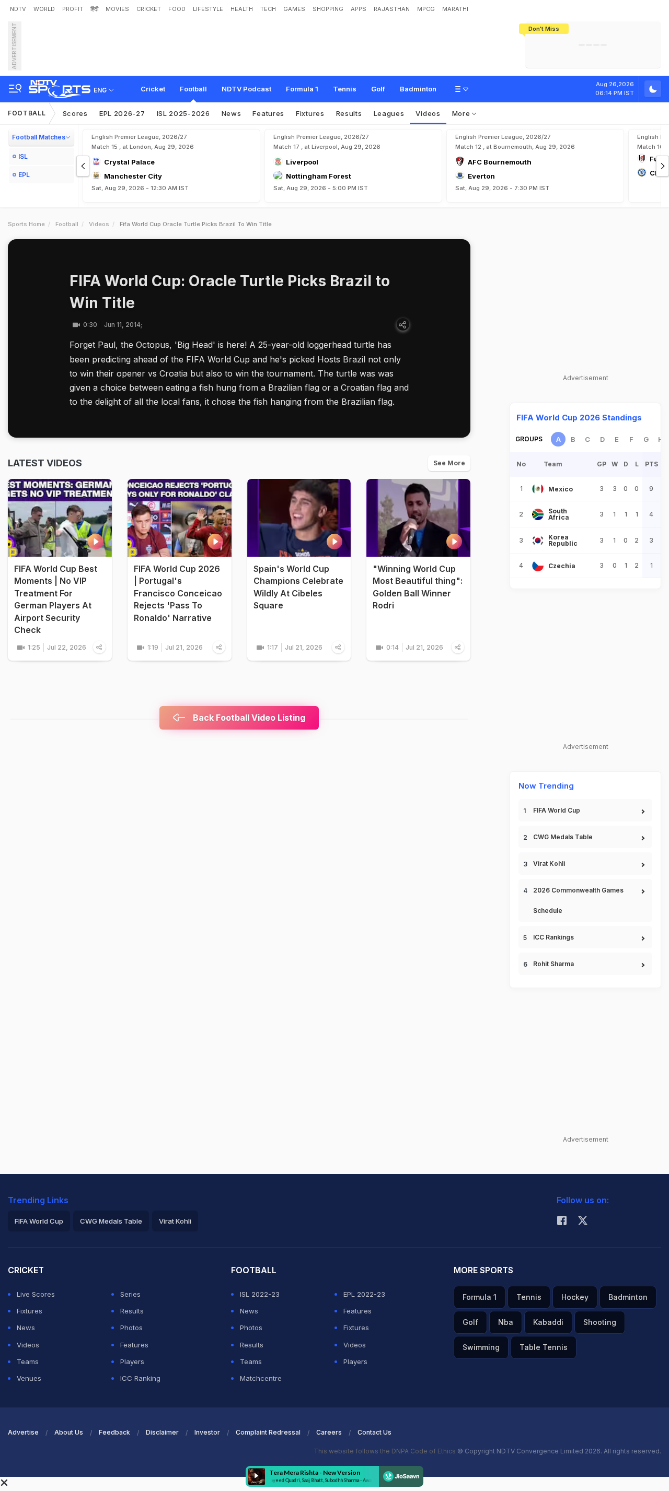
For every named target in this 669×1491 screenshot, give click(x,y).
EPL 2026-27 (122, 113)
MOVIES (117, 9)
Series (130, 1294)
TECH (268, 9)
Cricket (153, 89)
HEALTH (241, 9)
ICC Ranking (140, 1378)
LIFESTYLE (208, 9)
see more (449, 463)
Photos (131, 1327)
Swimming (481, 1347)
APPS (358, 9)
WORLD (44, 9)
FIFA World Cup (556, 810)
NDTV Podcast (246, 89)
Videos (428, 113)
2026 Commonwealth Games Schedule (578, 900)
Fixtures (310, 113)
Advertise (23, 1432)
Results (349, 113)
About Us (68, 1432)
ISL (23, 156)
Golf (378, 89)
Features (268, 113)
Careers (329, 1432)
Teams (28, 1361)
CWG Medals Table (563, 837)
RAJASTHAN (392, 9)
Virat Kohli (549, 863)
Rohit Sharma (553, 964)
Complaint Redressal (268, 1432)
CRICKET (148, 9)
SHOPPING (328, 9)
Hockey (575, 1297)
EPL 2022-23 (364, 1294)
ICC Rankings (553, 937)
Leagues (389, 113)
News (231, 113)
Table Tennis (544, 1347)
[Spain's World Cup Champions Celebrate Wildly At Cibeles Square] (299, 518)
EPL (24, 175)
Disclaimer (162, 1432)
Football (193, 89)
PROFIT (72, 9)
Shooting (599, 1322)
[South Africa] (538, 514)
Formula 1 (302, 89)
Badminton (418, 89)
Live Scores (36, 1294)
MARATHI (455, 9)
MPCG (426, 9)
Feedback (114, 1432)
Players (132, 1361)
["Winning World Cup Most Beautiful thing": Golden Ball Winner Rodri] (418, 518)
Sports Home (26, 224)
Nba (505, 1322)
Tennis (344, 89)
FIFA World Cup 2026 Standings (579, 417)
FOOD (177, 9)
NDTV (18, 9)
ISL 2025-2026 (183, 113)
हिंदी (94, 9)
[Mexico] (538, 489)
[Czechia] (538, 565)
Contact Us (374, 1432)
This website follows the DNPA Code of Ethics (385, 1451)
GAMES (294, 9)
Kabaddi (548, 1322)
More (462, 113)
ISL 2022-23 (260, 1294)
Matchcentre (261, 1378)
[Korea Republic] (538, 540)
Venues (29, 1378)
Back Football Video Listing (248, 717)
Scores (75, 113)
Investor (207, 1432)
